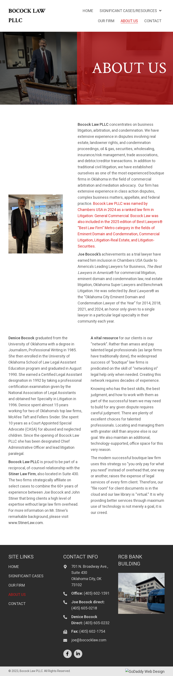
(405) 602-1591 (96, 593)
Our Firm (16, 585)
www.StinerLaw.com (25, 522)
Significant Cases (25, 576)
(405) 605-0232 (96, 623)
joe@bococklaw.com (88, 640)
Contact (17, 603)
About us (17, 594)
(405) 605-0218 (84, 608)
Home (13, 566)
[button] (67, 654)
